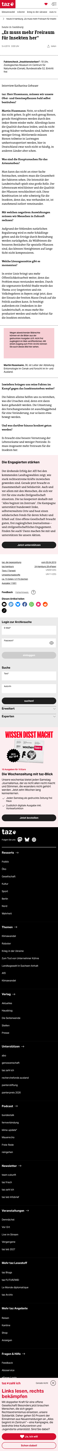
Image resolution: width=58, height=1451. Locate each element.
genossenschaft (10, 1062)
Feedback (7, 1362)
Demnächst (8, 1219)
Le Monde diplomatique (15, 1287)
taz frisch (7, 1182)
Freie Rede (8, 1144)
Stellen (6, 1025)
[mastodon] (20, 841)
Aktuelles (7, 1003)
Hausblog (7, 1010)
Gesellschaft (8, 876)
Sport (5, 891)
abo (4, 1055)
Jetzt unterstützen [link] (29, 545)
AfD (4, 973)
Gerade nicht (42, 1383)
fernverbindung (10, 1122)
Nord (4, 906)
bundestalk (8, 1115)
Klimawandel (9, 936)
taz (9, 832)
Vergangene (8, 1241)
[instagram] (34, 841)
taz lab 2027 (8, 1249)
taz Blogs (7, 1272)
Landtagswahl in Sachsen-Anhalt (20, 965)
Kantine (6, 1325)
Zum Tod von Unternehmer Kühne (20, 958)
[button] (54, 4)
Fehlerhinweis (22, 592)
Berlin (5, 898)
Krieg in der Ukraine (13, 951)
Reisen (5, 1318)
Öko (4, 869)
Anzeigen (7, 1340)
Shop (5, 1332)
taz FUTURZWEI (10, 1280)
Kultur (5, 883)
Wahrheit (7, 913)
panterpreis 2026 (11, 1092)
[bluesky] (27, 841)
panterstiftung (10, 1085)
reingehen (7, 1152)
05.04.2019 (51, 562)
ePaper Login (9, 1377)
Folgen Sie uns (8, 839)
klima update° (9, 1130)
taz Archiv (7, 1294)
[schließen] (53, 1383)
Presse (5, 1032)
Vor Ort (6, 1227)
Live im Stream (10, 1234)
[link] (9, 12)
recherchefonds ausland (15, 1077)
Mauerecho (8, 1137)
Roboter (6, 943)
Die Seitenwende (11, 1018)
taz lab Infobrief (10, 1197)
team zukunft (9, 1174)
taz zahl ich (8, 1070)
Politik (5, 861)
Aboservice (8, 1370)
